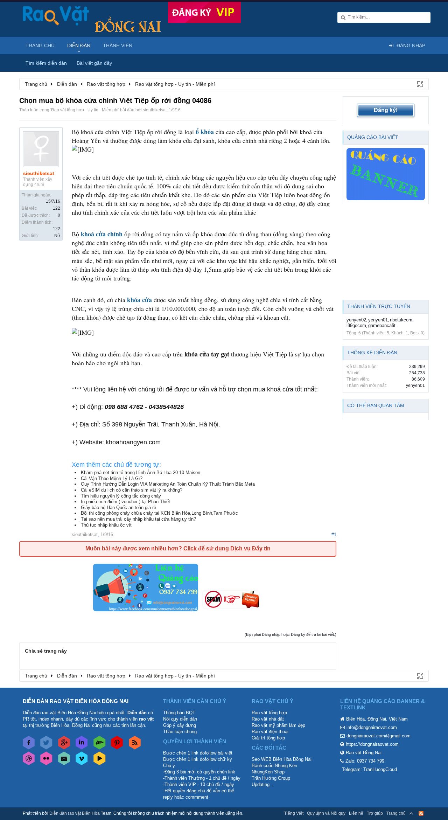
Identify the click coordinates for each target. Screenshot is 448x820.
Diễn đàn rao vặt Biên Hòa (74, 813)
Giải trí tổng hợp (268, 738)
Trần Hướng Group (271, 778)
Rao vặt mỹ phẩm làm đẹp (278, 725)
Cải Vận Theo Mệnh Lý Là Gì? (111, 478)
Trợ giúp (375, 813)
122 (56, 208)
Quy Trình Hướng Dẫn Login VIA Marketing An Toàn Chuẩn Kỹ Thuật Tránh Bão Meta (168, 484)
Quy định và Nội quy (326, 813)
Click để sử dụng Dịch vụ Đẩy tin (227, 548)
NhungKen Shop (268, 771)
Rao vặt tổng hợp (269, 712)
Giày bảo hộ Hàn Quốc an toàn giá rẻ (118, 507)
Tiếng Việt (293, 813)
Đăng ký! (386, 110)
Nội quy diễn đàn (180, 719)
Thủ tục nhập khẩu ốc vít (106, 525)
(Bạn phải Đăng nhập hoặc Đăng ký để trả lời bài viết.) (290, 634)
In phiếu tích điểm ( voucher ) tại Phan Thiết (125, 501)
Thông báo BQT (179, 712)
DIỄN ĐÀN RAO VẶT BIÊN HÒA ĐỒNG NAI (75, 701)
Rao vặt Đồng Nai (364, 752)
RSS (421, 813)
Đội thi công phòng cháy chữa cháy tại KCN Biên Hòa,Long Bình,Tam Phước (159, 513)
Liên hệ (356, 813)
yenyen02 (356, 319)
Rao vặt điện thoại (270, 731)
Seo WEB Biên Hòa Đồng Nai (282, 759)
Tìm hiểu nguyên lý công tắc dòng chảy (121, 496)
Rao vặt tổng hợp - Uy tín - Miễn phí (84, 109)
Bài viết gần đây (94, 63)
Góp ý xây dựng (179, 725)
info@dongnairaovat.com (371, 727)
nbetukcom (401, 319)
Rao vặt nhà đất (268, 719)
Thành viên (117, 45)
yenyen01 (378, 319)
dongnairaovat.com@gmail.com (378, 735)
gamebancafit (382, 325)
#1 (333, 534)
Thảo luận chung (180, 731)
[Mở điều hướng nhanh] (419, 83)
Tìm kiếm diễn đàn (46, 63)
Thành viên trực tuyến (378, 306)
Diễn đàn (78, 45)
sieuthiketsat (155, 109)
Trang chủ (40, 45)
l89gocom (356, 325)
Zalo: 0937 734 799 (364, 761)
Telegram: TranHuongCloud (369, 769)
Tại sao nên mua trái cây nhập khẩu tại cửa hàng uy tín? (138, 519)
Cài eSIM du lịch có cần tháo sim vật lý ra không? (131, 490)
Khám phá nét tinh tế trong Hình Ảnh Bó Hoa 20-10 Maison (140, 472)
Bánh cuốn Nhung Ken (274, 765)
